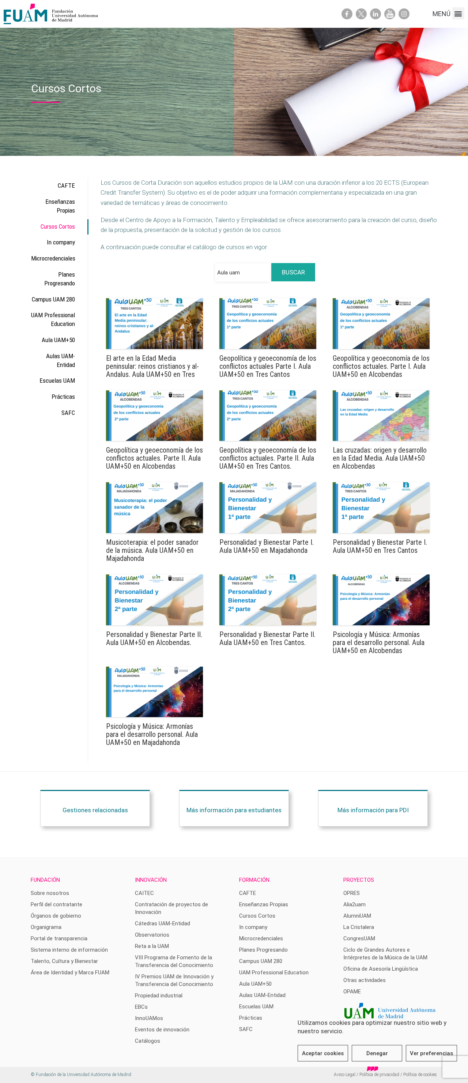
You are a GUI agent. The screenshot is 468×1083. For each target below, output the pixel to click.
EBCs (141, 1007)
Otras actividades (364, 980)
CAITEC (144, 893)
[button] (458, 13)
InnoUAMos (149, 1018)
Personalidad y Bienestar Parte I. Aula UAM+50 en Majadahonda (266, 546)
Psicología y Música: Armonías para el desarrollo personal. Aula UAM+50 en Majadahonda (152, 734)
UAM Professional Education (53, 319)
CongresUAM (359, 938)
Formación (254, 880)
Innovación (151, 880)
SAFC (68, 412)
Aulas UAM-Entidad (60, 360)
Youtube (389, 13)
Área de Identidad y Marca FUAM (70, 972)
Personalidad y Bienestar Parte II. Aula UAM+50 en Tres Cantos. (267, 638)
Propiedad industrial (158, 995)
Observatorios (152, 935)
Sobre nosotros (50, 893)
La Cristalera (358, 927)
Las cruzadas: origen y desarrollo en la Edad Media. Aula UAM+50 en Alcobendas (380, 458)
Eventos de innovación (162, 1029)
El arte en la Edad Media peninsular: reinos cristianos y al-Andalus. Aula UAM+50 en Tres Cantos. (152, 370)
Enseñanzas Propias (60, 206)
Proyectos (358, 880)
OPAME (352, 991)
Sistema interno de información (69, 950)
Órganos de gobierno (56, 916)
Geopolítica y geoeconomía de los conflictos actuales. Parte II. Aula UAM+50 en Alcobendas (154, 458)
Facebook (346, 13)
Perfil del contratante (56, 904)
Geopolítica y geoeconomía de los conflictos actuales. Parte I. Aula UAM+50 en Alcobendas (381, 366)
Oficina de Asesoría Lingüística (380, 969)
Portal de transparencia (59, 938)
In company (61, 242)
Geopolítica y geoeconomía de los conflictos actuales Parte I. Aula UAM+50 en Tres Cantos (267, 366)
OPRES (351, 893)
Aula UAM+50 (58, 340)
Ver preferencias (431, 1053)
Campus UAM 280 (53, 299)
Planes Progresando (59, 279)
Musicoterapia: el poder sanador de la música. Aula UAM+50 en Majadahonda (152, 550)
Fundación (45, 880)
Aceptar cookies (323, 1053)
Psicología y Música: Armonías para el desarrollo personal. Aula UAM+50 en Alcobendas (378, 642)
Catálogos (147, 1041)
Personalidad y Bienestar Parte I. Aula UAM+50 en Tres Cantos (380, 546)
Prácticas (63, 396)
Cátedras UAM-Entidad (162, 923)
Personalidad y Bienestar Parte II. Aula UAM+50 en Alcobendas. (154, 638)
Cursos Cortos (58, 226)
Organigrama (46, 927)
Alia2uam (354, 904)
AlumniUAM (357, 916)
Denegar (377, 1053)
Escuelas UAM (57, 380)
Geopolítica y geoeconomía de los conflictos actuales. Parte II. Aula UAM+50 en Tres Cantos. (267, 458)
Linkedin (375, 13)
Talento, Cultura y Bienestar (64, 961)
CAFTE (66, 185)
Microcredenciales (53, 258)
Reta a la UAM (152, 946)
